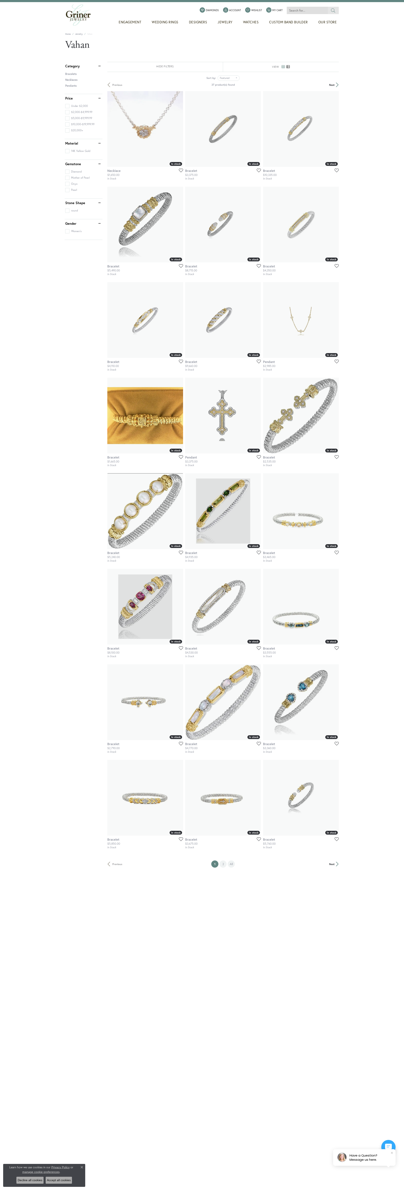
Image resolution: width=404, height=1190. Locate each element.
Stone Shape (75, 203)
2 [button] (223, 864)
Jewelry (225, 22)
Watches (251, 22)
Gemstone (73, 164)
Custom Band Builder (288, 22)
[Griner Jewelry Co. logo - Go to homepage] (80, 15)
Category (72, 66)
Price (69, 98)
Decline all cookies (30, 1180)
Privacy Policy (60, 1167)
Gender (70, 223)
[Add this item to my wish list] (179, 170)
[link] (209, 10)
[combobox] (307, 10)
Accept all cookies (59, 1180)
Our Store (327, 22)
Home (68, 34)
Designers (198, 22)
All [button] (231, 864)
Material (71, 143)
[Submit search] (333, 10)
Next (332, 84)
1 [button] (216, 864)
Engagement (130, 22)
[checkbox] (76, 106)
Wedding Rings (165, 22)
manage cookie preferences (41, 1172)
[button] (232, 10)
